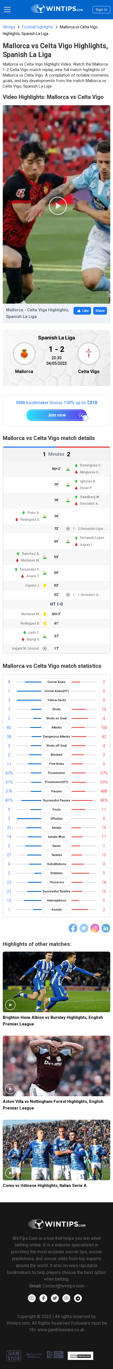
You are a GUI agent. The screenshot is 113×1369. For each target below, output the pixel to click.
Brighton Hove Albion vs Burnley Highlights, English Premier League (53, 1020)
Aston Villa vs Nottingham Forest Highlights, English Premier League (53, 1104)
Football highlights (37, 27)
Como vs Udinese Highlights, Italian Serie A (45, 1185)
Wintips (9, 27)
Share (100, 311)
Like (85, 311)
